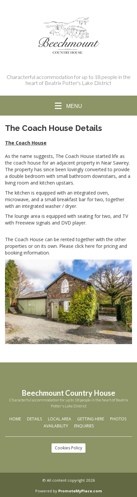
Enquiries (84, 426)
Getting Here (90, 419)
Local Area (59, 419)
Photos (118, 419)
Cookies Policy (68, 448)
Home (15, 419)
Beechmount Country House (68, 392)
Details (34, 419)
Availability (56, 426)
